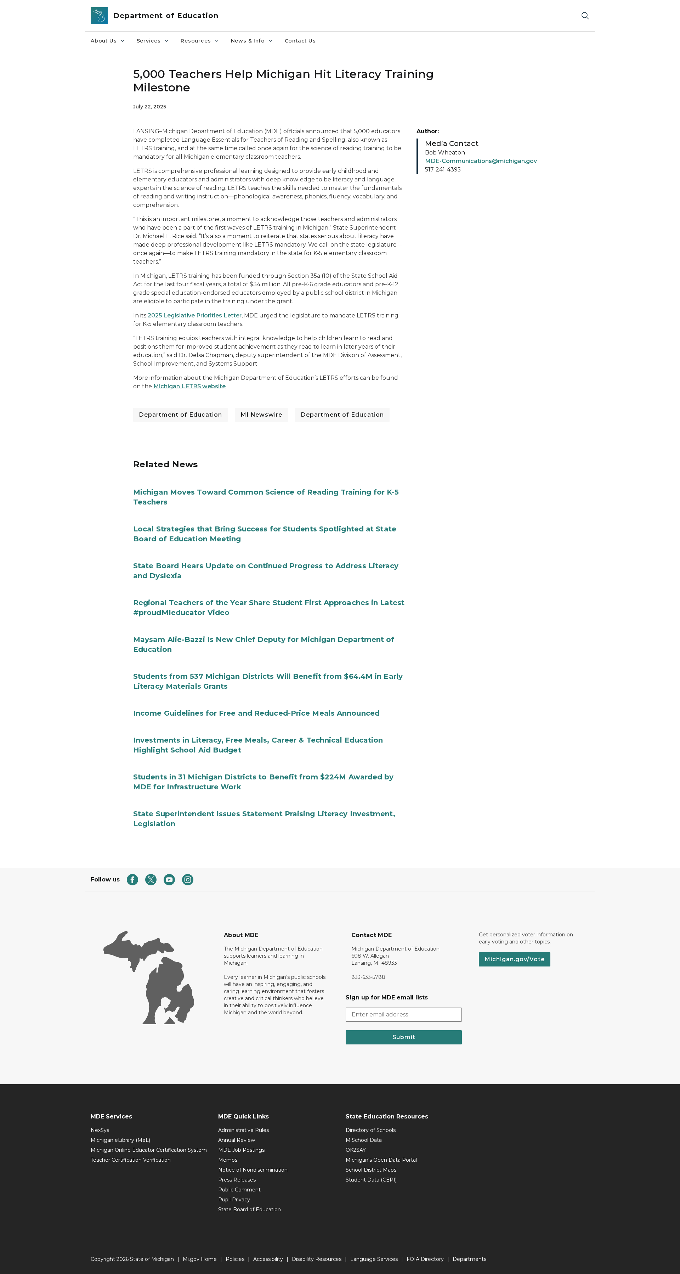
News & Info (248, 41)
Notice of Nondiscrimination (253, 1170)
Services (149, 41)
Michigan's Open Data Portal (381, 1160)
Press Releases (237, 1180)
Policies (235, 1259)
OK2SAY (356, 1150)
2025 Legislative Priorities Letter (195, 315)
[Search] (585, 15)
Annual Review (236, 1140)
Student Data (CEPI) (371, 1180)
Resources (196, 41)
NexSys (100, 1130)
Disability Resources (316, 1259)
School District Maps (371, 1170)
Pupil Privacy (234, 1199)
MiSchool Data (364, 1140)
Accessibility (268, 1259)
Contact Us (300, 41)
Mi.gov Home (200, 1259)
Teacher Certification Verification (131, 1160)
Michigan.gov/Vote (514, 959)
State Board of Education (249, 1209)
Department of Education (180, 414)
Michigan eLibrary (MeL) (120, 1140)
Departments (469, 1259)
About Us (104, 41)
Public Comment (239, 1189)
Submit (403, 1037)
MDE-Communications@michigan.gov (481, 161)
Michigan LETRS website (189, 386)
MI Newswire (261, 414)
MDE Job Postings (241, 1150)
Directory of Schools (371, 1130)
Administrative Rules (243, 1130)
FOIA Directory (425, 1259)
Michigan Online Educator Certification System (149, 1150)
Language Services (374, 1259)
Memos (227, 1160)
